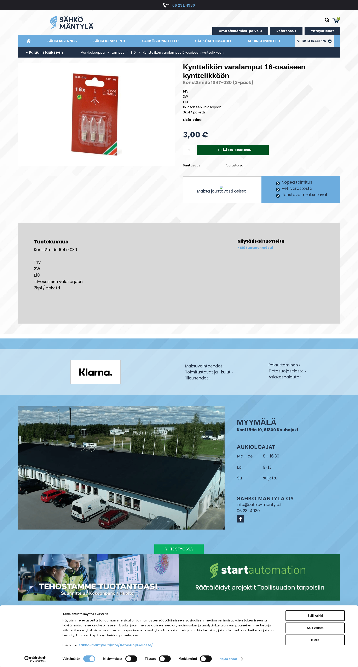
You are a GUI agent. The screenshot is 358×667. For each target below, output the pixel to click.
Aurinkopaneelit (264, 41)
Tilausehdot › (197, 378)
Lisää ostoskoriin (235, 150)
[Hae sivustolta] (327, 20)
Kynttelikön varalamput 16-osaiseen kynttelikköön (183, 52)
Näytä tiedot (228, 659)
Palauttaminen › (284, 365)
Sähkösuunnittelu (160, 41)
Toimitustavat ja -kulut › (209, 372)
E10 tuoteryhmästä (256, 248)
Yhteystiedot (322, 31)
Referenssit (286, 31)
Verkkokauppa (312, 41)
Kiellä (315, 640)
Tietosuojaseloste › (287, 371)
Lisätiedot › (192, 119)
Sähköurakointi (109, 41)
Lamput (117, 52)
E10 (133, 52)
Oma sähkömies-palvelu (240, 31)
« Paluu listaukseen (44, 52)
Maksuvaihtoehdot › (204, 366)
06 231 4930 (183, 5)
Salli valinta (315, 628)
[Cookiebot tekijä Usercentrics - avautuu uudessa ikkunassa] (35, 659)
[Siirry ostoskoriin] (336, 20)
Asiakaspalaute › (284, 377)
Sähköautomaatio (213, 41)
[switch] (131, 658)
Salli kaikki (315, 615)
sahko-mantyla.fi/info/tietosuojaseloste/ (116, 645)
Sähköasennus (62, 41)
